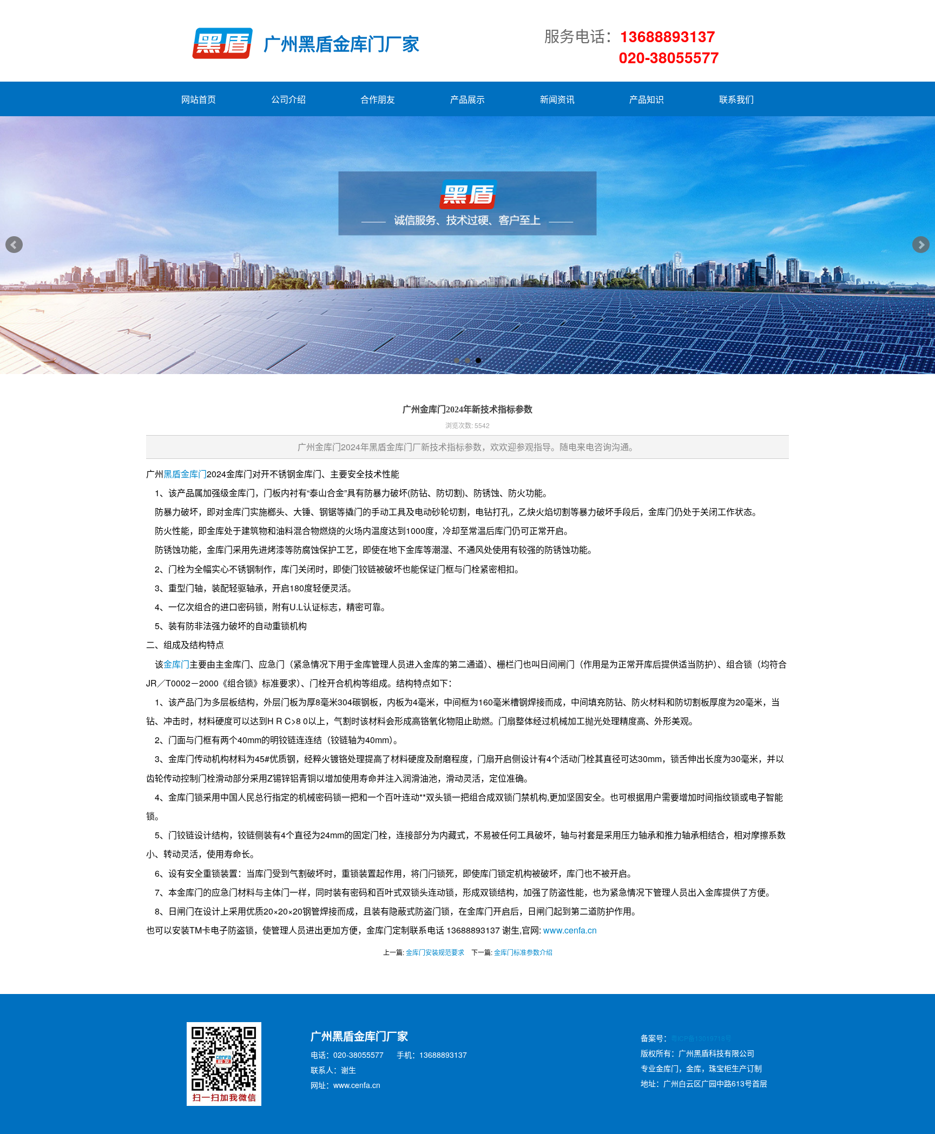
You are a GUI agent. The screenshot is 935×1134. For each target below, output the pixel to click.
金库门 (176, 664)
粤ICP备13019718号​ (701, 1038)
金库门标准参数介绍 (523, 952)
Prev (14, 245)
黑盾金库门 (185, 474)
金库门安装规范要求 (435, 952)
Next (921, 245)
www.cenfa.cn (570, 930)
